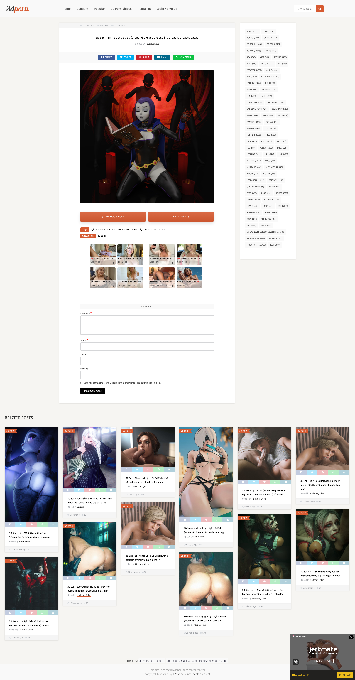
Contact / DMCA (201, 674)
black (252, 89)
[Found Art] (256, 245)
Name (84, 340)
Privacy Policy (182, 674)
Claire (266, 96)
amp (264, 57)
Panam (274, 186)
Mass (270, 161)
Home (66, 9)
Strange (253, 212)
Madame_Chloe (142, 486)
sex (163, 229)
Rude (268, 206)
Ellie (268, 115)
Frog (270, 135)
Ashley (272, 70)
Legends (253, 154)
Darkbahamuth (257, 109)
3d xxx (254, 51)
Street (271, 212)
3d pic (108, 229)
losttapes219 (152, 44)
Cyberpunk (275, 102)
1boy (252, 31)
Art (282, 64)
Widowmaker (256, 238)
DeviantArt (280, 109)
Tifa (251, 225)
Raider (282, 193)
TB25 (252, 219)
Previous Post (114, 216)
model (252, 174)
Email (83, 354)
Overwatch (255, 186)
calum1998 (198, 537)
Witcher (275, 238)
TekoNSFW (268, 219)
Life (269, 154)
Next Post (179, 216)
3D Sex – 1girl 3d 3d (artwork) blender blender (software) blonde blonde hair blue (320, 485)
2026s (270, 51)
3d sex (273, 44)
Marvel (254, 161)
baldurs (254, 83)
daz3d (157, 229)
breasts (148, 229)
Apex (251, 64)
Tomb (266, 225)
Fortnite (254, 135)
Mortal (269, 174)
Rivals (252, 206)
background (270, 76)
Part (252, 193)
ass (135, 229)
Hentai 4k (144, 9)
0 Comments (120, 25)
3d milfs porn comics (151, 660)
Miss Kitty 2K (274, 167)
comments (254, 102)
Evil (283, 115)
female (272, 122)
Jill (251, 148)
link (283, 154)
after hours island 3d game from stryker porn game (197, 660)
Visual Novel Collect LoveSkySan (265, 232)
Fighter (253, 128)
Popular (99, 9)
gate (252, 141)
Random (82, 9)
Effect (252, 115)
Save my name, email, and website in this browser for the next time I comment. (122, 383)
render (253, 199)
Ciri (251, 96)
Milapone (254, 167)
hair (281, 141)
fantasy (254, 122)
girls (266, 141)
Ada (251, 57)
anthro (280, 57)
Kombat (266, 148)
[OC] (275, 245)
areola (267, 64)
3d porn (117, 229)
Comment (86, 313)
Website (84, 369)
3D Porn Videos (121, 9)
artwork (127, 229)
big (140, 229)
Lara (282, 148)
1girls (253, 38)
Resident (271, 199)
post (266, 193)
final (270, 128)
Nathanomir (255, 180)
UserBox (80, 507)
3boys (100, 229)
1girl (93, 229)
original (276, 180)
